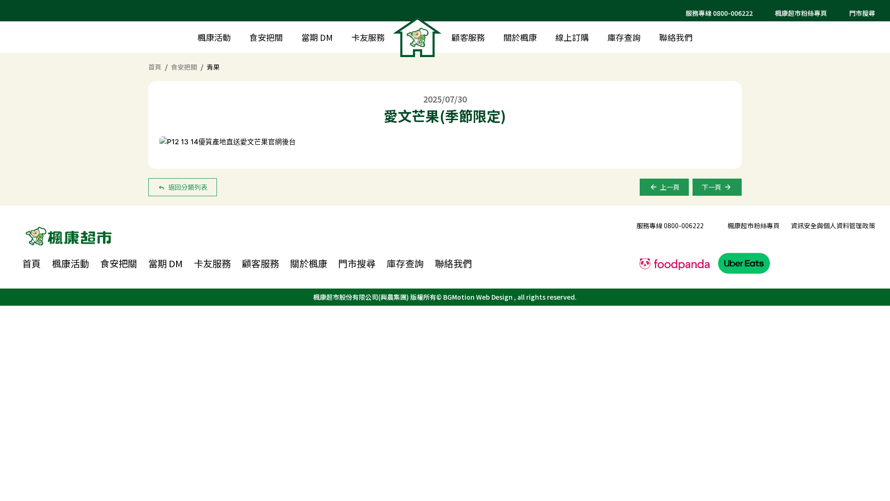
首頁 (154, 66)
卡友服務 (368, 37)
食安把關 (266, 37)
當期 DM (317, 37)
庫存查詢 (624, 37)
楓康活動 (214, 37)
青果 (213, 66)
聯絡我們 (676, 37)
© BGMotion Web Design (475, 297)
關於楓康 (520, 37)
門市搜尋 (356, 263)
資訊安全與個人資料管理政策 (833, 225)
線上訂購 (572, 37)
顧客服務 (468, 37)
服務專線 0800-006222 (719, 13)
